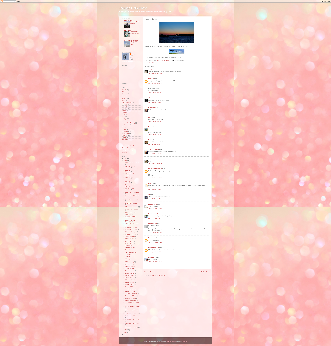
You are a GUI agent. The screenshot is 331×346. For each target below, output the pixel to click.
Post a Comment (151, 265)
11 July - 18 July (129, 241)
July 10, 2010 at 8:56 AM (155, 242)
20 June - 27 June (130, 264)
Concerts (124, 106)
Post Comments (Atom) (158, 275)
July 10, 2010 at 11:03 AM (155, 261)
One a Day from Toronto (131, 40)
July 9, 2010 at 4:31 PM (154, 199)
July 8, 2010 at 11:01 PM (155, 83)
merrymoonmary (171, 341)
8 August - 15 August (131, 232)
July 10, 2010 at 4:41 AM (155, 218)
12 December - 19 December (130, 171)
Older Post (205, 272)
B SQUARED (152, 107)
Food (123, 114)
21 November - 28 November (130, 181)
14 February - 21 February (132, 306)
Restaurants (125, 133)
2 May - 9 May (129, 280)
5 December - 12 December (129, 174)
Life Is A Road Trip (153, 247)
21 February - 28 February (132, 302)
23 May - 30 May (130, 273)
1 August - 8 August (130, 234)
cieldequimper (152, 223)
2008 (125, 332)
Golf (123, 116)
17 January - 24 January (132, 319)
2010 (125, 160)
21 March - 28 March (131, 293)
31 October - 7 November (132, 192)
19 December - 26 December (130, 167)
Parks (123, 127)
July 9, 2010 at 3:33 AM (154, 102)
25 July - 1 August (130, 236)
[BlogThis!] (178, 60)
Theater (124, 137)
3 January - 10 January (131, 327)
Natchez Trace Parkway (128, 123)
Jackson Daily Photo (133, 8)
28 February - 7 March (131, 300)
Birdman (150, 159)
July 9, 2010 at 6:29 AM (154, 112)
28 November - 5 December (129, 178)
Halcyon (133, 54)
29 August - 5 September (132, 223)
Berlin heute (127, 30)
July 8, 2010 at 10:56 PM (155, 73)
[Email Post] (173, 60)
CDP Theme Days (127, 102)
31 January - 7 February (132, 313)
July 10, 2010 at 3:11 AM (155, 208)
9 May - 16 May (129, 277)
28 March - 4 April (130, 291)
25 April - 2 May (129, 282)
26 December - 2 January (132, 162)
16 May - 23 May (130, 275)
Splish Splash (128, 259)
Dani (149, 127)
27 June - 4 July (129, 262)
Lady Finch (128, 254)
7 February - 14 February (132, 310)
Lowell (150, 183)
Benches (124, 94)
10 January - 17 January (132, 323)
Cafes (123, 100)
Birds (123, 96)
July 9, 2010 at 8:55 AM (154, 134)
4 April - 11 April (129, 289)
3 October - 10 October (131, 206)
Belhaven (124, 92)
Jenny (150, 69)
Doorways (124, 108)
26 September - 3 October (132, 209)
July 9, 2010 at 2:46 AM (154, 92)
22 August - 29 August (131, 227)
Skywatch (151, 62)
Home (177, 272)
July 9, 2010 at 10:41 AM (155, 163)
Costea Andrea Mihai (154, 213)
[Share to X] (179, 60)
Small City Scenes (153, 149)
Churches (124, 104)
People (124, 129)
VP (149, 194)
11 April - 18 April (130, 286)
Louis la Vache (152, 204)
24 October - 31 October (132, 195)
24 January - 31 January (132, 316)
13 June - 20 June (130, 266)
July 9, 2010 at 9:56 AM (154, 153)
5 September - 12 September (130, 220)
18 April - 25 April (130, 284)
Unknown (151, 78)
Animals (124, 89)
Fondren (124, 112)
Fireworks (127, 256)
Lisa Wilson (151, 257)
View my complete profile (129, 61)
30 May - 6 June (129, 271)
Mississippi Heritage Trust (129, 146)
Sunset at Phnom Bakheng (134, 22)
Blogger (185, 341)
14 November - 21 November (130, 185)
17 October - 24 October (132, 199)
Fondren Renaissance (128, 148)
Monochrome (125, 120)
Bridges (124, 98)
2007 (125, 334)
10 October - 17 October (132, 203)
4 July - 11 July (129, 243)
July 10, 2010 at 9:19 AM (155, 252)
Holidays (124, 119)
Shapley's (127, 249)
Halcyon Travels (128, 20)
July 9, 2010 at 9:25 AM (154, 144)
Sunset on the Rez (130, 247)
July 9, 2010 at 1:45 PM (154, 189)
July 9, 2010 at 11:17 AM (155, 178)
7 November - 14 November (129, 189)
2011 (125, 158)
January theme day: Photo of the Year (134, 43)
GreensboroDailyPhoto (155, 168)
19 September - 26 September (130, 213)
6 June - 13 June (130, 268)
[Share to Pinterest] (183, 60)
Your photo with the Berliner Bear (134, 32)
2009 (125, 330)
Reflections (125, 131)
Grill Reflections (129, 245)
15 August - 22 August (131, 229)
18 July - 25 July (129, 238)
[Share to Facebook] (181, 60)
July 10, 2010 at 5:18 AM (155, 232)
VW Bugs (124, 139)
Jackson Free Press (127, 150)
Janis (150, 117)
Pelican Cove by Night (131, 252)
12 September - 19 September (130, 217)
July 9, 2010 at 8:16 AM (154, 121)
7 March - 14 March (130, 298)
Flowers (124, 110)
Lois (149, 139)
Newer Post (148, 272)
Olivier (150, 98)
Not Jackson (125, 125)
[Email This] (176, 60)
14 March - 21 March (131, 296)
